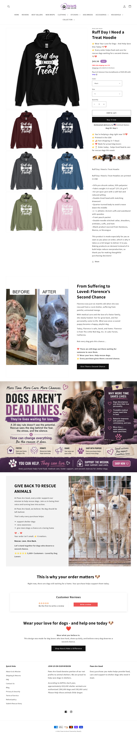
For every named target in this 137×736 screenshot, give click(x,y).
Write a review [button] (85, 604)
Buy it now (111, 120)
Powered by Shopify (75, 731)
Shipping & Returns (13, 675)
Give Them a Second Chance (93, 366)
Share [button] (97, 261)
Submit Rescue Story (14, 703)
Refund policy (11, 699)
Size (93, 89)
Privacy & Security (13, 691)
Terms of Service (12, 695)
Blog (8, 687)
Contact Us (10, 683)
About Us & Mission (13, 671)
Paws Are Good (64, 731)
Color (94, 79)
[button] (8, 6)
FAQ (7, 679)
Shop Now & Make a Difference (68, 648)
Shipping (95, 68)
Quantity (95, 100)
